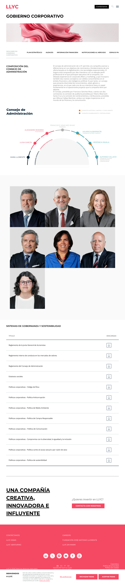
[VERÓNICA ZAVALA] (62, 247)
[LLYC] (12, 7)
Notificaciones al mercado (94, 52)
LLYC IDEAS (11, 540)
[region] (62, 576)
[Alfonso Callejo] (27, 247)
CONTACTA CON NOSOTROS (88, 506)
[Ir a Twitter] (52, 555)
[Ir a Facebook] (72, 555)
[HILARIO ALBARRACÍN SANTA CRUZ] (97, 247)
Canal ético (115, 564)
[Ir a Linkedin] (45, 555)
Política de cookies (44, 580)
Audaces (49, 52)
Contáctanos (101, 7)
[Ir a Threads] (79, 555)
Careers (66, 535)
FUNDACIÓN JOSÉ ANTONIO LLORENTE (79, 540)
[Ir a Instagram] (59, 555)
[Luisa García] (97, 206)
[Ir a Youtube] (65, 555)
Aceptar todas (108, 577)
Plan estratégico (34, 52)
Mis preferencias (66, 577)
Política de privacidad (111, 566)
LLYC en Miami (69, 545)
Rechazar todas (87, 577)
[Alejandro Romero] (62, 206)
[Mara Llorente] (27, 288)
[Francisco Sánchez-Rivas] (27, 206)
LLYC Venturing (13, 545)
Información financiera (67, 52)
